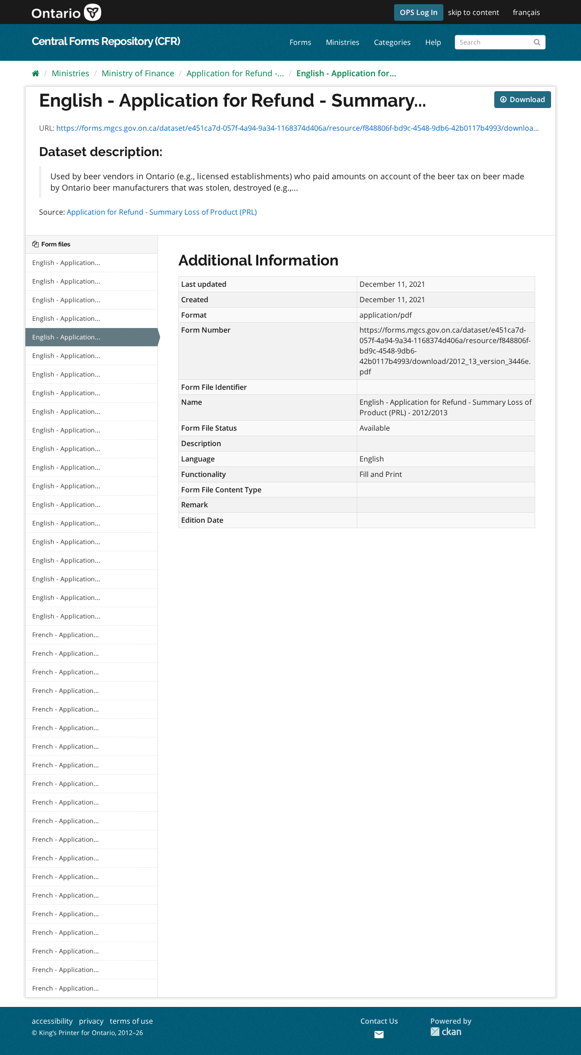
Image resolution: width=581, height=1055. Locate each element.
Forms (300, 42)
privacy (91, 1021)
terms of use (131, 1021)
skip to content (473, 12)
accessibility (52, 1021)
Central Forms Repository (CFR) (106, 41)
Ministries (342, 42)
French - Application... (65, 634)
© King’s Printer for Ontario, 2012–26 (87, 1032)
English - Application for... (346, 73)
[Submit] (537, 40)
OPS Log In (419, 12)
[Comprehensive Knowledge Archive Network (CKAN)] (445, 1031)
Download (526, 99)
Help (433, 42)
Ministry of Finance (138, 73)
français (526, 12)
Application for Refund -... (235, 73)
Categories (392, 42)
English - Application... (66, 262)
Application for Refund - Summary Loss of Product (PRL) (162, 212)
